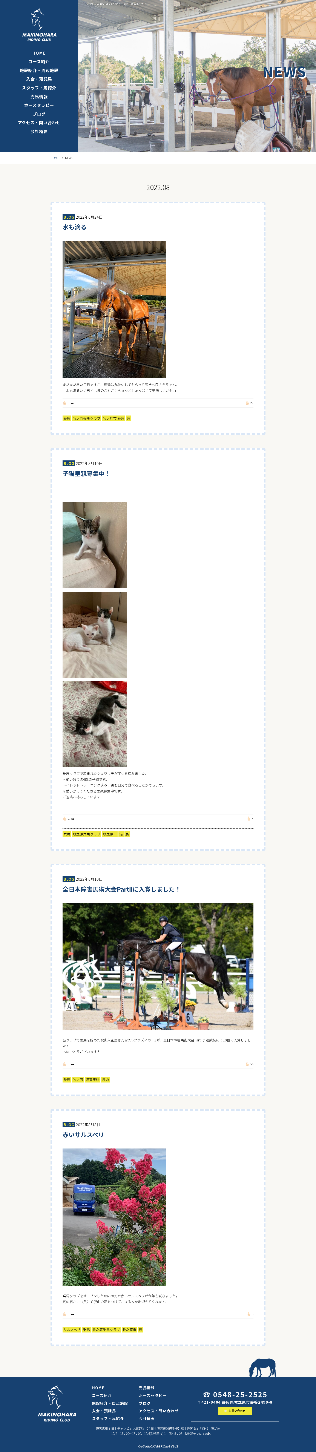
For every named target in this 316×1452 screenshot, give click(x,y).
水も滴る (75, 226)
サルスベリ (71, 1329)
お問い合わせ (236, 1411)
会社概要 (39, 131)
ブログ (39, 114)
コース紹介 (39, 61)
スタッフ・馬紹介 (39, 88)
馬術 (105, 1079)
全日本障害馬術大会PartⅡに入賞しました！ (122, 889)
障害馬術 (93, 1079)
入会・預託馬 (39, 79)
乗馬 (66, 418)
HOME (39, 53)
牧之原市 (110, 834)
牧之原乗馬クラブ (86, 418)
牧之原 (78, 1079)
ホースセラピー (39, 105)
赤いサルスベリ (83, 1134)
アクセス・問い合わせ (39, 123)
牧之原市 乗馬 (113, 418)
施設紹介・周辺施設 (39, 70)
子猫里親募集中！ (87, 473)
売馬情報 (39, 97)
